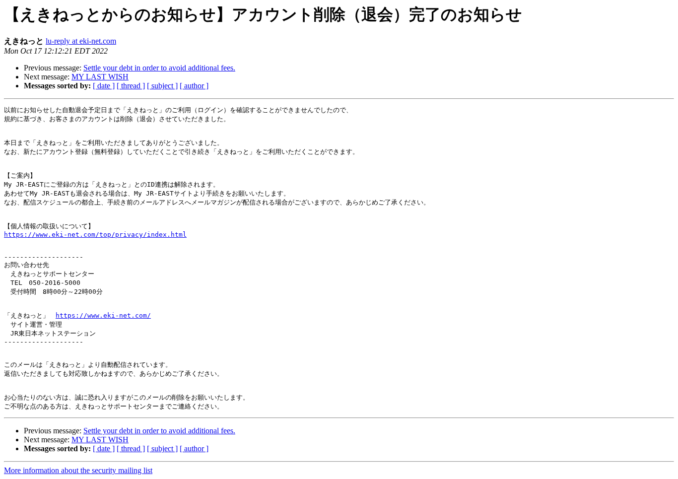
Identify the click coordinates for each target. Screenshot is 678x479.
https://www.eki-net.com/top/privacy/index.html (95, 234)
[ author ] (194, 85)
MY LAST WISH (100, 76)
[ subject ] (162, 85)
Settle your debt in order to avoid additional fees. (159, 68)
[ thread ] (131, 85)
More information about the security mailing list (78, 470)
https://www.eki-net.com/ (103, 315)
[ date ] (104, 85)
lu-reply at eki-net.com (81, 41)
